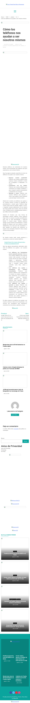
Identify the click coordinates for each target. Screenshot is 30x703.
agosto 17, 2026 (15, 556)
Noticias (5, 45)
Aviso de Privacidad (5, 448)
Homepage (3, 450)
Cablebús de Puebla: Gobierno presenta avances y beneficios (15, 602)
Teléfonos (23, 45)
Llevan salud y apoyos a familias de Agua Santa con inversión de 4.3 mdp (15, 578)
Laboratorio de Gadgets (8, 44)
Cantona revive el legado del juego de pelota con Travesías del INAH (13, 367)
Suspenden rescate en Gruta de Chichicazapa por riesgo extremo (15, 626)
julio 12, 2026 (15, 628)
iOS (19, 45)
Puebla (15, 551)
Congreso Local (13, 599)
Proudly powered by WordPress (10, 696)
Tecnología (9, 45)
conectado (15, 428)
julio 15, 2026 (6, 371)
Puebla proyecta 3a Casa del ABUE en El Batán (15, 554)
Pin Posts (3, 451)
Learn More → (15, 414)
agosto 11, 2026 (15, 580)
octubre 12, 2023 (18, 44)
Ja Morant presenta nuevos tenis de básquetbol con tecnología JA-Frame (13, 390)
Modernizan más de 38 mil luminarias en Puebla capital (8, 678)
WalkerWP (15, 698)
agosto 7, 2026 (7, 348)
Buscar (2, 438)
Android (16, 45)
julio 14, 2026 (6, 393)
